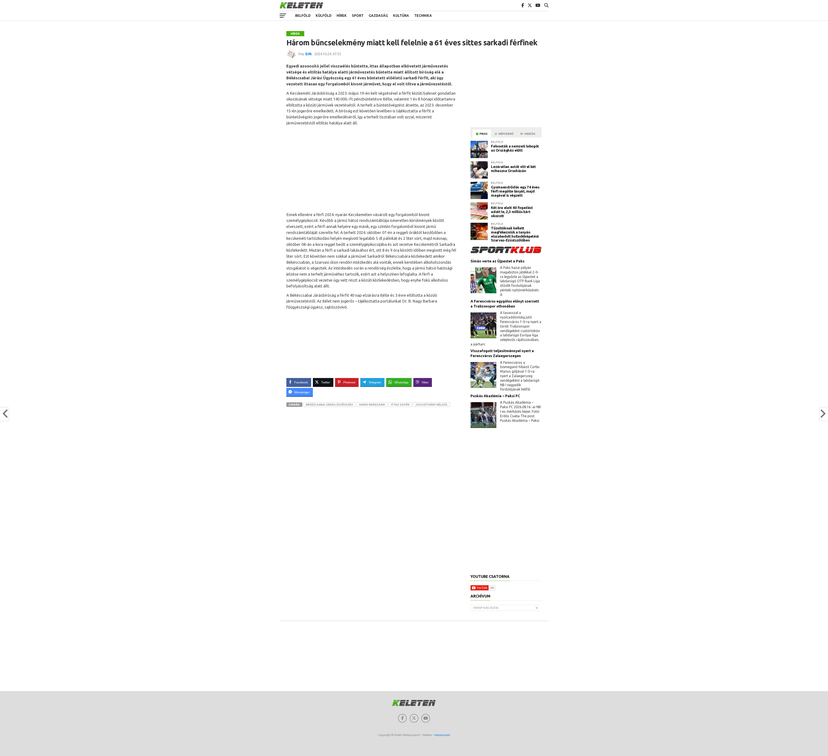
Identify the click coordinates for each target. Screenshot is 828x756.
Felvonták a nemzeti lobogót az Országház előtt (515, 148)
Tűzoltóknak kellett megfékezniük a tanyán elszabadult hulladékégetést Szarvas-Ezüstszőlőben (515, 234)
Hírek (342, 15)
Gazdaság (378, 15)
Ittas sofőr (400, 404)
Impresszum (442, 734)
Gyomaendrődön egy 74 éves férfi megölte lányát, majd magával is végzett (515, 191)
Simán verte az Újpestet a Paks (497, 261)
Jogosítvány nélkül (431, 404)
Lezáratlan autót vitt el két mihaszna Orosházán (513, 169)
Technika (423, 15)
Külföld (323, 15)
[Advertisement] (373, 168)
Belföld (302, 15)
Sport (358, 15)
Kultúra (401, 15)
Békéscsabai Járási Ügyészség (329, 404)
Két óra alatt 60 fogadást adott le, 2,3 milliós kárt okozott (512, 211)
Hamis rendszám (372, 404)
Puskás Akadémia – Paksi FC (495, 396)
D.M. (308, 54)
